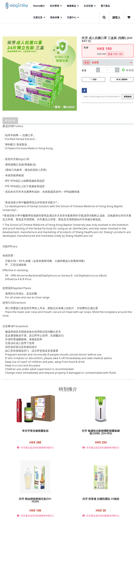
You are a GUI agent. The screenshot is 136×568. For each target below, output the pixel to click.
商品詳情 (10, 120)
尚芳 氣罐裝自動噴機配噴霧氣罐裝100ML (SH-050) (101, 432)
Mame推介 (39, 5)
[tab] (108, 62)
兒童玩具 (38, 17)
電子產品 (105, 5)
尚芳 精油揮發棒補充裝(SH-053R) (35, 500)
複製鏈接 (128, 96)
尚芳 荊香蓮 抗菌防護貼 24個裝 (100, 499)
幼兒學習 (55, 5)
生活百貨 (89, 5)
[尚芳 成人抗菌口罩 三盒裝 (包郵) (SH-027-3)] (39, 73)
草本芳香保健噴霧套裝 (35, 431)
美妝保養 (55, 17)
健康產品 (72, 5)
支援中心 (72, 17)
